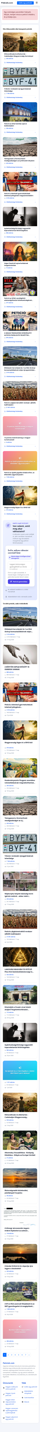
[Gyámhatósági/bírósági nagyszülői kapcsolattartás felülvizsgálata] (20, 223)
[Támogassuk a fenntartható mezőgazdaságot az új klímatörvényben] (20, 153)
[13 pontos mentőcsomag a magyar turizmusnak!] (20, 432)
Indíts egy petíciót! (25, 3)
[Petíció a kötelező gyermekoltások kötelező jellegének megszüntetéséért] (20, 188)
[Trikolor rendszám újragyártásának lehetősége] (20, 83)
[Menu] (37, 3)
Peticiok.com (7, 3)
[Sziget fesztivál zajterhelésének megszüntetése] (20, 258)
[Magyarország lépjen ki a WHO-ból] (20, 501)
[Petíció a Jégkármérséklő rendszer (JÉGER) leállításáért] (20, 397)
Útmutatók (8, 1383)
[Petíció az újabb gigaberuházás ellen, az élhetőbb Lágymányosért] (20, 467)
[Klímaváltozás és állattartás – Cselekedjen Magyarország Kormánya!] (20, 49)
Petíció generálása (20, 582)
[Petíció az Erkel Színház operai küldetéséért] (20, 118)
